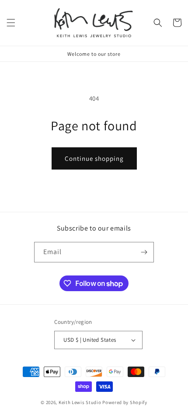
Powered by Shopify (124, 402)
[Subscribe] (143, 252)
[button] (11, 22)
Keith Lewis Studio (80, 402)
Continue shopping (94, 158)
